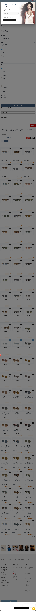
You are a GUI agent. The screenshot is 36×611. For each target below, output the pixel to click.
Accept (26, 608)
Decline (18, 608)
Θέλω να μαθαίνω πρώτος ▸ (9, 19)
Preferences (10, 608)
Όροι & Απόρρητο (10, 17)
